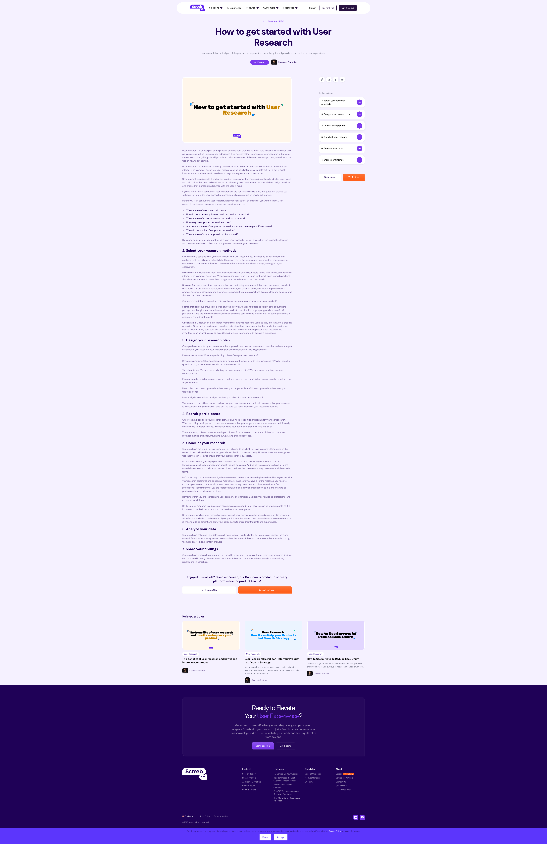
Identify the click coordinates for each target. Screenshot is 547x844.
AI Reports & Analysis (251, 782)
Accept (281, 837)
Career (339, 774)
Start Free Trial (263, 745)
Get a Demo (347, 7)
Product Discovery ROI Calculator (283, 786)
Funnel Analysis (249, 778)
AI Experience (234, 7)
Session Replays (249, 774)
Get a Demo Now (209, 589)
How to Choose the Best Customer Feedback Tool (285, 779)
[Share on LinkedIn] (329, 79)
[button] (216, 8)
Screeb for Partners (344, 778)
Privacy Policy (335, 831)
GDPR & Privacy (249, 789)
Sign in (312, 7)
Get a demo (330, 177)
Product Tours (248, 785)
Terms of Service (221, 816)
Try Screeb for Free (264, 589)
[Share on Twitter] (342, 79)
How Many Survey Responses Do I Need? (287, 799)
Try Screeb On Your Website (286, 774)
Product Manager (312, 778)
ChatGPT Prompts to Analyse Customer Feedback (286, 792)
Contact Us (341, 782)
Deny (265, 837)
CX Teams (309, 782)
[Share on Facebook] (335, 79)
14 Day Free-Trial (343, 789)
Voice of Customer (313, 774)
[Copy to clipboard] (322, 79)
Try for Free (328, 7)
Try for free (353, 177)
